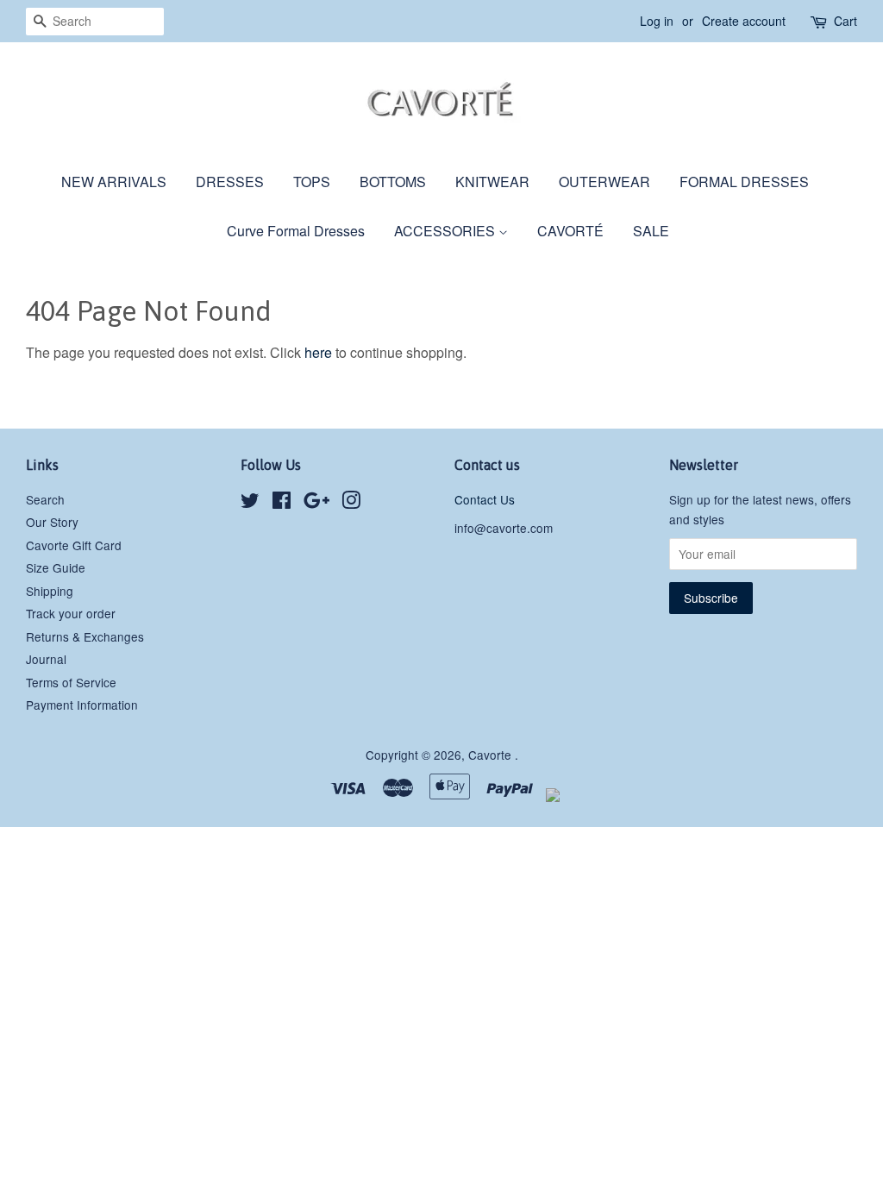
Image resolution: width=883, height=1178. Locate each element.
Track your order (71, 613)
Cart (845, 20)
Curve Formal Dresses (296, 231)
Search (45, 499)
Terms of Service (71, 682)
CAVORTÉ (570, 231)
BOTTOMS (393, 181)
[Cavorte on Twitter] (250, 502)
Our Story (52, 521)
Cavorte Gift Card (74, 545)
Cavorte (491, 754)
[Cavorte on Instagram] (350, 502)
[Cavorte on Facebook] (281, 502)
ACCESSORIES (446, 231)
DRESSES (230, 181)
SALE (651, 231)
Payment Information (82, 704)
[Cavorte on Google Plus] (316, 502)
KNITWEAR (492, 181)
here (318, 352)
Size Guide (55, 567)
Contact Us (484, 499)
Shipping (49, 590)
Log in (656, 20)
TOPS (311, 181)
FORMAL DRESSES (744, 181)
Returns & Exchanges (85, 636)
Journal (46, 658)
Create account (744, 20)
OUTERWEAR (604, 181)
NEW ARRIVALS (113, 181)
